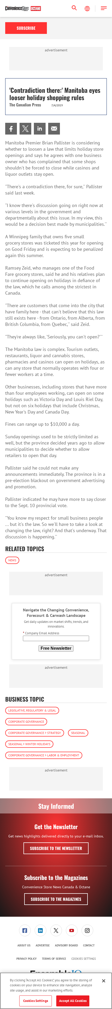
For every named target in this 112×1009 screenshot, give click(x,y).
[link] (11, 129)
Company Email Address (41, 633)
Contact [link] (89, 945)
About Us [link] (23, 945)
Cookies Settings (83, 958)
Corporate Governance (26, 722)
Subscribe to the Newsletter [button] (56, 848)
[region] (56, 990)
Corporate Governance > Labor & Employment (43, 755)
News (12, 560)
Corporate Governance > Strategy (34, 733)
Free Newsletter (56, 648)
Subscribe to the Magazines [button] (56, 899)
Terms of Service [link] (54, 959)
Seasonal (78, 733)
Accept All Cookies (72, 1001)
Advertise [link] (43, 945)
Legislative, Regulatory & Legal (32, 710)
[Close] (103, 981)
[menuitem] (11, 129)
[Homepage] (23, 8)
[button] (104, 8)
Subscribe (26, 28)
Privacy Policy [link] (26, 959)
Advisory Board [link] (66, 945)
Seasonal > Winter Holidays (29, 744)
